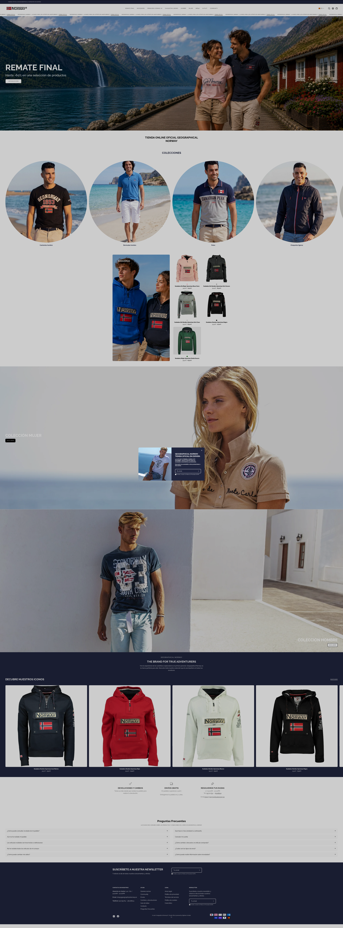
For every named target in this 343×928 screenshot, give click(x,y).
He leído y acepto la (187, 474)
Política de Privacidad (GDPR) (192, 474)
